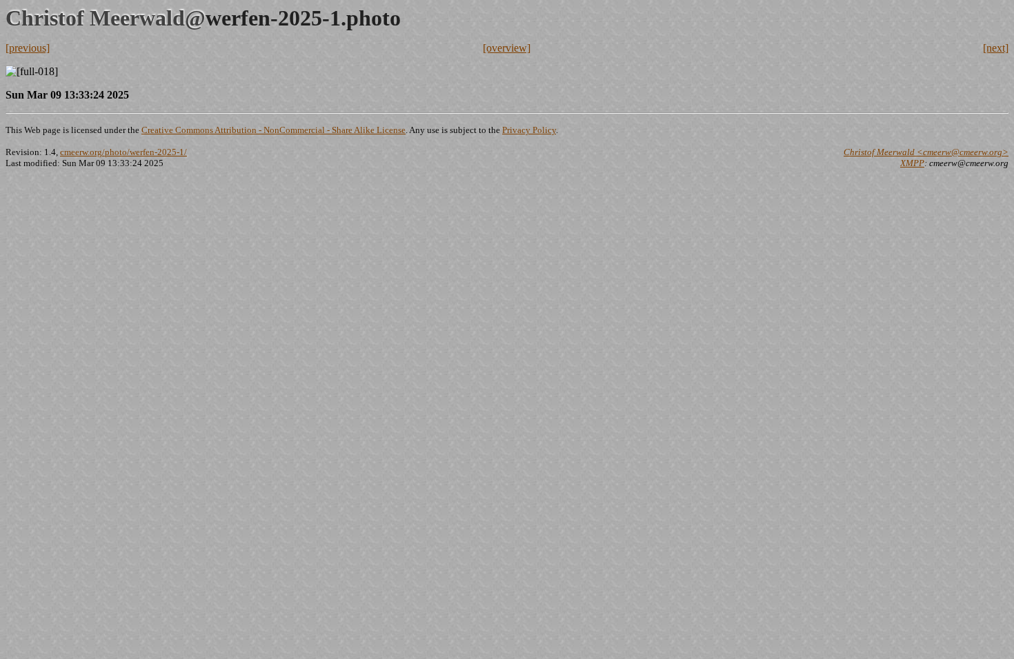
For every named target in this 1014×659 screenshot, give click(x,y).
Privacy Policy (529, 130)
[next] (995, 48)
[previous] (28, 48)
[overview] (506, 48)
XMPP (912, 163)
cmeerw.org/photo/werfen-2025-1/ (123, 152)
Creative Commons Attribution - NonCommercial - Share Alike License (273, 130)
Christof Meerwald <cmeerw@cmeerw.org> (926, 152)
